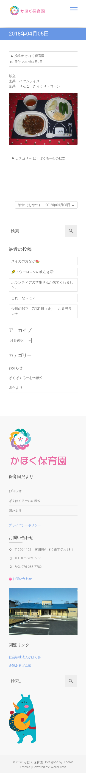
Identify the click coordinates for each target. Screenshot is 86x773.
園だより (15, 388)
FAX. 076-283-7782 (28, 567)
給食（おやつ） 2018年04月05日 (46, 205)
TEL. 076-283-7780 (27, 558)
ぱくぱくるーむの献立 (49, 158)
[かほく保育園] (33, 10)
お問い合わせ (22, 578)
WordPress (58, 767)
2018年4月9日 (32, 62)
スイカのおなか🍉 (25, 261)
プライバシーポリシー (25, 525)
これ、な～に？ (23, 298)
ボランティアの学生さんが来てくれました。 (42, 285)
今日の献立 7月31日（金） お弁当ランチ (41, 311)
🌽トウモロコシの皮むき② (32, 272)
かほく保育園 (34, 56)
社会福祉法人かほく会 (25, 657)
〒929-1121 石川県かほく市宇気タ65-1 (43, 549)
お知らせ (15, 368)
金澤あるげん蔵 (20, 665)
